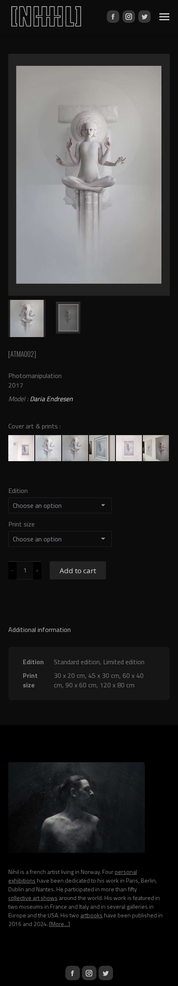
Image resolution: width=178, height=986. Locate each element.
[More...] (59, 923)
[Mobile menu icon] (164, 17)
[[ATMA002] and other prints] (156, 448)
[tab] (89, 625)
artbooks (91, 915)
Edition (18, 490)
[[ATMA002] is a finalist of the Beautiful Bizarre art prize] (75, 448)
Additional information (39, 629)
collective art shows (33, 897)
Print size (21, 524)
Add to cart (78, 570)
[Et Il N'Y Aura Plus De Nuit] (48, 448)
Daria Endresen (51, 399)
